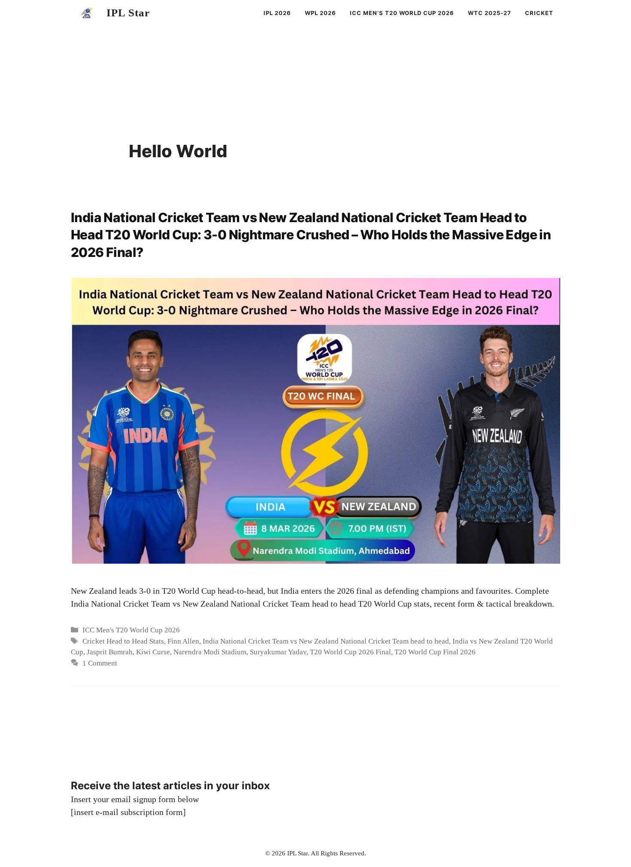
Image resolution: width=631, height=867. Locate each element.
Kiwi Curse (153, 652)
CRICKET (539, 12)
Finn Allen (183, 641)
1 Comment (99, 663)
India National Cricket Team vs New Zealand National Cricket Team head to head (326, 641)
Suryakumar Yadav (278, 652)
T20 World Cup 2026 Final (350, 652)
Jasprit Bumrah (110, 652)
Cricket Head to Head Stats (123, 641)
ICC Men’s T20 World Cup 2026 (402, 12)
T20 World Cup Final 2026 (435, 652)
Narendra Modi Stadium (209, 652)
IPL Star (128, 12)
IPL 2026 (277, 12)
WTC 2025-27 (489, 12)
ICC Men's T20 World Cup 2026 (131, 630)
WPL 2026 (320, 12)
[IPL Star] (86, 13)
